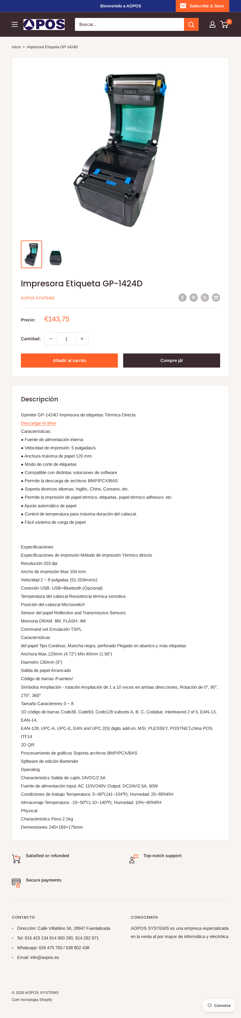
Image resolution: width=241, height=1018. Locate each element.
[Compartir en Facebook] (182, 297)
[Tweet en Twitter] (205, 297)
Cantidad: (31, 338)
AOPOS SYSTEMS (38, 298)
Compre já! (171, 360)
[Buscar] (191, 24)
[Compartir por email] (216, 297)
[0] (224, 24)
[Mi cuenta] (212, 24)
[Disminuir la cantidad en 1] (51, 339)
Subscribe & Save (207, 6)
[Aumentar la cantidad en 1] (82, 339)
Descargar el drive (38, 422)
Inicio (16, 47)
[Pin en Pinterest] (194, 297)
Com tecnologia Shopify (32, 999)
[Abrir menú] (15, 24)
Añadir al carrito (69, 360)
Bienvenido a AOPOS (120, 6)
